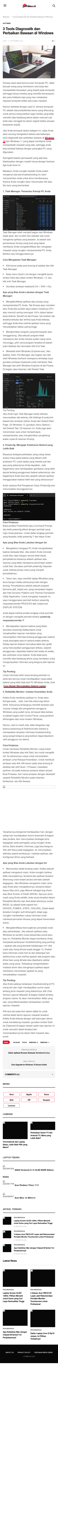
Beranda (6, 17)
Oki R (5, 41)
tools (24, 1042)
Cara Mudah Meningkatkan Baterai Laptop (25, 686)
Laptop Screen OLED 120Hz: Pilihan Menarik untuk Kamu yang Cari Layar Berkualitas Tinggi (33, 1221)
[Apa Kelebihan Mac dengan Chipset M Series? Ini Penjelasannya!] (7, 1248)
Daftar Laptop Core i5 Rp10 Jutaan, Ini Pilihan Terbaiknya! (42, 1336)
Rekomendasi (19, 1217)
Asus (46, 1094)
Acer (11, 1094)
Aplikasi (16, 1042)
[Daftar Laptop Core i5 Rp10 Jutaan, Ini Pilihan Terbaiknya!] (42, 1318)
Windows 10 (33, 1042)
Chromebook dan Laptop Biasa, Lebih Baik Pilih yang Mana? (15, 1144)
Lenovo (11, 1105)
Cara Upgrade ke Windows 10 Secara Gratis (29, 1064)
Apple (29, 1094)
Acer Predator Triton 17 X (27, 1185)
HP (29, 1099)
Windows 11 (44, 1042)
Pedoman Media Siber (43, 1352)
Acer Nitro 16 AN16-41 (25, 1197)
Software (7, 23)
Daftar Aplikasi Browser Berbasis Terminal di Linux (29, 1052)
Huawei (46, 1099)
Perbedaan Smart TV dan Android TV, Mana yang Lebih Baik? (41, 1135)
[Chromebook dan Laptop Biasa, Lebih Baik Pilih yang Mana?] (15, 1130)
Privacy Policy (24, 1352)
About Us (9, 1352)
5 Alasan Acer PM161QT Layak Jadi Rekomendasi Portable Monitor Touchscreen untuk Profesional (34, 1235)
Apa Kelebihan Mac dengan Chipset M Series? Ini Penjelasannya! (34, 1249)
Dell (11, 1099)
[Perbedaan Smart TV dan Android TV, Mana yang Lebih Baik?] (42, 1126)
